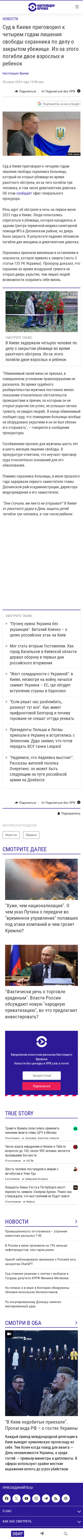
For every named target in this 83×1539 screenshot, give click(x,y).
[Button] (25, 91)
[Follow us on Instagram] (36, 1498)
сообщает (24, 193)
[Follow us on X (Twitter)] (16, 1498)
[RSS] (56, 1498)
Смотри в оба (23, 1323)
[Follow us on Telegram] (46, 1498)
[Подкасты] (66, 1498)
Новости (10, 19)
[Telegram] (41, 1533)
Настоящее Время (16, 73)
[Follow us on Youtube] (26, 1498)
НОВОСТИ (17, 1221)
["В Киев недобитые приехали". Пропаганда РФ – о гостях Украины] (41, 1373)
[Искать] (65, 1533)
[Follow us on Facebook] (7, 1498)
